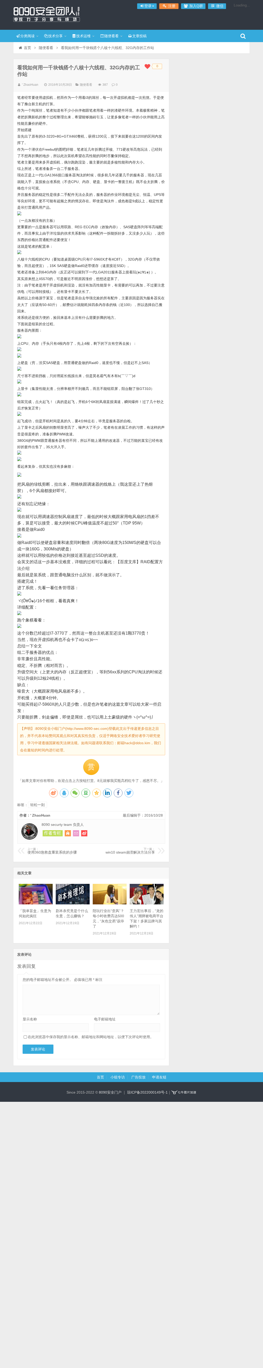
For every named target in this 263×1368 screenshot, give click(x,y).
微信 (219, 6)
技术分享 (55, 36)
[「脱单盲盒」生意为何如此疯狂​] (36, 903)
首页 (27, 48)
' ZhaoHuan (30, 85)
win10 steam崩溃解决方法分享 (130, 851)
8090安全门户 (46, 14)
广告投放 (138, 1077)
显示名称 (30, 1019)
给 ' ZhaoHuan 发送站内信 (76, 833)
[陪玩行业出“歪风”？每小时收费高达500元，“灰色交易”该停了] (110, 903)
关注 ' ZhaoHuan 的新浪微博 (84, 833)
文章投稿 (139, 36)
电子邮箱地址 (105, 1019)
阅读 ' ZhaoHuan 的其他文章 (53, 833)
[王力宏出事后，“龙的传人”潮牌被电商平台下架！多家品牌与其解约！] (147, 903)
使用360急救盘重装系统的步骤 (52, 851)
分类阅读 (27, 36)
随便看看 (111, 36)
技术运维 (83, 36)
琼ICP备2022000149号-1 (147, 1092)
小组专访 (117, 1077)
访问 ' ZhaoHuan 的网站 (68, 833)
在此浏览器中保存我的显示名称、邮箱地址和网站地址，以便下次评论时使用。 (91, 1037)
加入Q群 (195, 6)
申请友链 (159, 1077)
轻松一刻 (37, 805)
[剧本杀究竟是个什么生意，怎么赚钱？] (73, 903)
